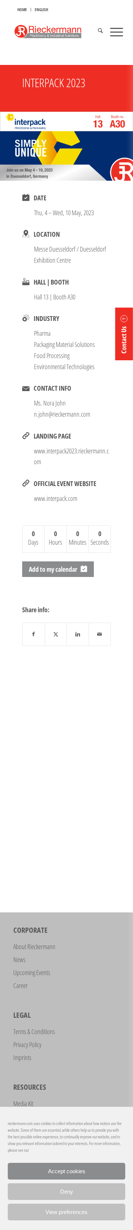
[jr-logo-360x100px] (55, 31)
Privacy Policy (27, 1044)
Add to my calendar (53, 569)
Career (20, 985)
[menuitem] (22, 10)
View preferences (66, 1212)
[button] (124, 334)
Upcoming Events (31, 972)
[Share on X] (56, 634)
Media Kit (23, 1103)
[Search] (97, 31)
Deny (66, 1191)
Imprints (22, 1057)
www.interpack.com (55, 498)
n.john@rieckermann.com (62, 414)
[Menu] (113, 31)
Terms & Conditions (34, 1031)
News (19, 959)
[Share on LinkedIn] (78, 634)
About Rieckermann (34, 946)
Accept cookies (66, 1171)
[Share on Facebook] (34, 634)
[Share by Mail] (100, 634)
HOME (22, 9)
